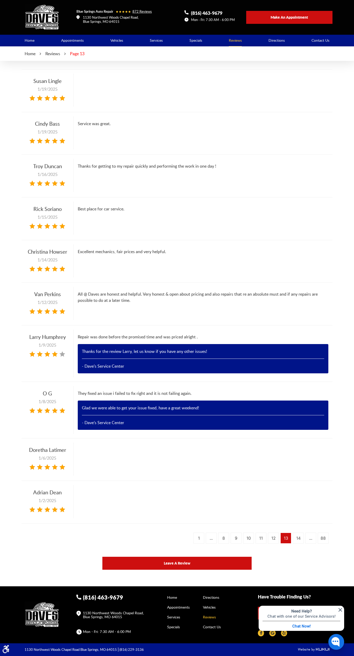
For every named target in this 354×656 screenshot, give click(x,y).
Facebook (261, 633)
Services (156, 40)
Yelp (284, 633)
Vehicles (116, 40)
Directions (276, 40)
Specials (195, 40)
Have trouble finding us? (284, 596)
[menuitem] (29, 40)
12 (273, 538)
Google (272, 633)
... (211, 538)
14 (298, 538)
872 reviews (142, 11)
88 (323, 538)
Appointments (72, 40)
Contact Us (320, 40)
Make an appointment (289, 17)
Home (29, 40)
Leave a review (177, 563)
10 (248, 538)
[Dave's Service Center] (42, 17)
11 (261, 538)
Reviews (235, 40)
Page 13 (77, 53)
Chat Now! (301, 626)
